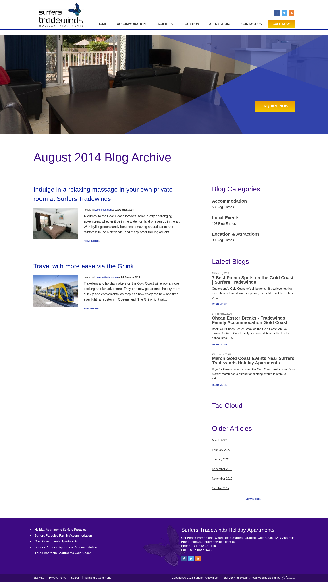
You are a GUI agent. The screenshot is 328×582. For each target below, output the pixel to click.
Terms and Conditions (98, 577)
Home (102, 24)
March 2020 (219, 440)
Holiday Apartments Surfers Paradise (61, 529)
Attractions (220, 24)
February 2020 (221, 450)
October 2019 (220, 488)
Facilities (164, 24)
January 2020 (220, 459)
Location (191, 24)
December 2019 (222, 469)
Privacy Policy (57, 577)
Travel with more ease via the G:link (83, 266)
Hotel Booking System (235, 577)
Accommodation (131, 24)
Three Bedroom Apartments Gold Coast (63, 553)
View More (253, 499)
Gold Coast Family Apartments (56, 541)
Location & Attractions (106, 277)
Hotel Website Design (263, 577)
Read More (91, 241)
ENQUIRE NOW (275, 106)
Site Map (38, 577)
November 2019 (222, 478)
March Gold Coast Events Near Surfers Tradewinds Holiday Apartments (253, 360)
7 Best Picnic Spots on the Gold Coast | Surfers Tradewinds (252, 280)
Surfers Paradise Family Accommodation (63, 535)
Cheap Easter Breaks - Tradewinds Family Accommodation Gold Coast (249, 320)
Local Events (225, 217)
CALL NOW (281, 24)
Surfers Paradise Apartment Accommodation (66, 547)
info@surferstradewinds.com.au (213, 541)
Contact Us (251, 24)
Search (75, 577)
